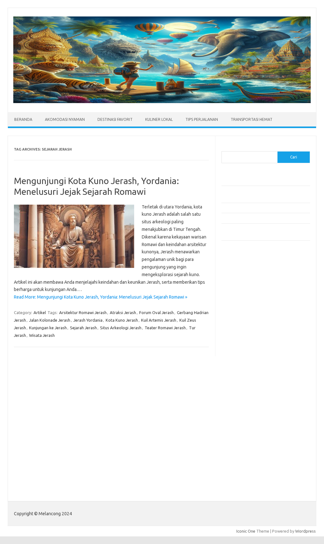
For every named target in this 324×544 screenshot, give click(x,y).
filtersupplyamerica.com (248, 296)
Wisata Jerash (42, 335)
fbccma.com (236, 290)
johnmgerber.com (241, 440)
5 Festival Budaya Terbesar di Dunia (254, 208)
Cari (225, 147)
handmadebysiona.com (246, 308)
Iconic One (245, 531)
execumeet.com (240, 283)
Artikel (40, 312)
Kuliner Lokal (159, 119)
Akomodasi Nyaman (65, 119)
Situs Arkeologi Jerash (120, 327)
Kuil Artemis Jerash (158, 320)
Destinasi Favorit (115, 119)
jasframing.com (239, 338)
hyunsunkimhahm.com (245, 410)
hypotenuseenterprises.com (252, 320)
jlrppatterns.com (240, 434)
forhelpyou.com (239, 392)
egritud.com (236, 386)
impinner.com (237, 332)
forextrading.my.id (242, 362)
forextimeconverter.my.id (249, 368)
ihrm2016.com (238, 416)
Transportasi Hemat (251, 119)
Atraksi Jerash (123, 312)
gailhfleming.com (241, 398)
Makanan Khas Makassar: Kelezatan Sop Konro (264, 218)
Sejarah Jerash (83, 327)
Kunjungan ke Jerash (48, 327)
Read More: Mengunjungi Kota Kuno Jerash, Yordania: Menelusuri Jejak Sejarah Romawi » (100, 297)
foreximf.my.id (238, 344)
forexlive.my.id (239, 350)
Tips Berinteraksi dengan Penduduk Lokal (259, 180)
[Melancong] (162, 101)
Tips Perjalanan (201, 119)
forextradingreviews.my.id (250, 356)
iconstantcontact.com (245, 326)
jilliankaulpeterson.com (246, 428)
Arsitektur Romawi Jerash (83, 312)
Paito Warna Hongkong (246, 470)
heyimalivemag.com (243, 404)
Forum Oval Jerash (156, 312)
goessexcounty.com (244, 302)
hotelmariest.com (241, 314)
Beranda (23, 119)
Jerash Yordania (88, 320)
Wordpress (305, 531)
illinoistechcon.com (242, 422)
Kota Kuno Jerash (122, 320)
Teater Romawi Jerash (165, 327)
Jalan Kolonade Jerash (49, 320)
